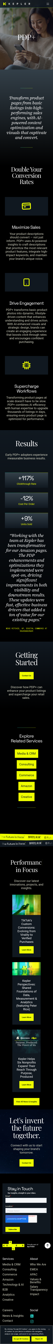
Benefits (35, 1282)
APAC (33, 1274)
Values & (36, 1279)
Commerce (9, 1274)
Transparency (39, 1289)
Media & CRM (11, 1264)
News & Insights (13, 1316)
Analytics (8, 1294)
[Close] (49, 1329)
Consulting (9, 1269)
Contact (7, 1320)
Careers (7, 1310)
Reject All (39, 1339)
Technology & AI (13, 1284)
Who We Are (38, 1264)
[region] (26, 1334)
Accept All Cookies (21, 1339)
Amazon (7, 1279)
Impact (34, 1294)
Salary (34, 1286)
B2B (5, 1289)
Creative (7, 1299)
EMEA (34, 1269)
